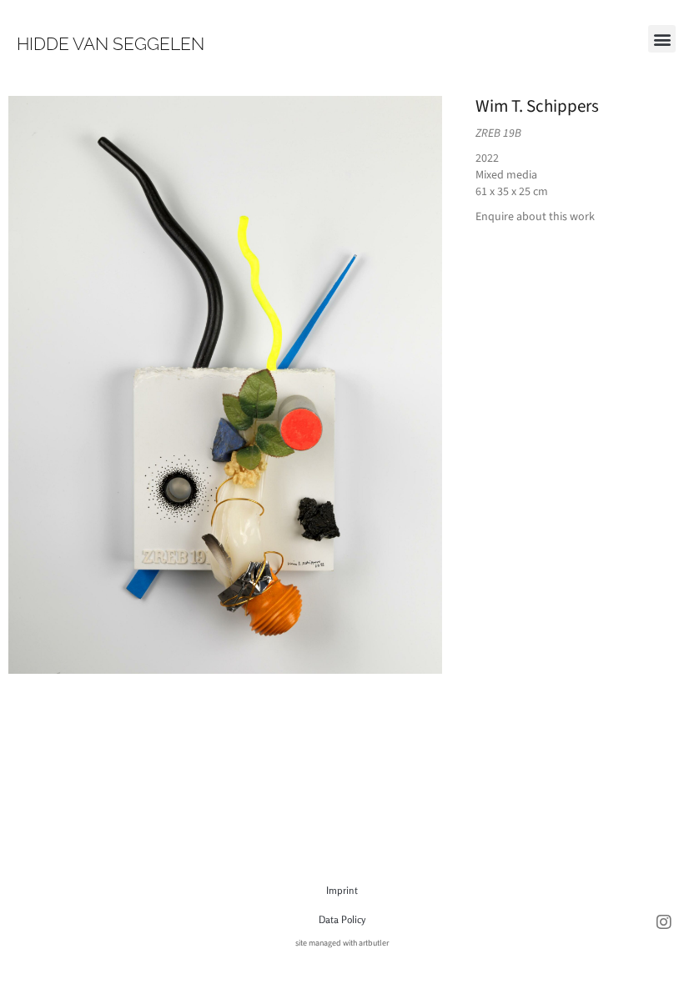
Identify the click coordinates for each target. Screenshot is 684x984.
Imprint (342, 890)
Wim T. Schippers (537, 105)
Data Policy (342, 919)
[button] (662, 39)
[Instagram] (664, 922)
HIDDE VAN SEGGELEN (110, 43)
